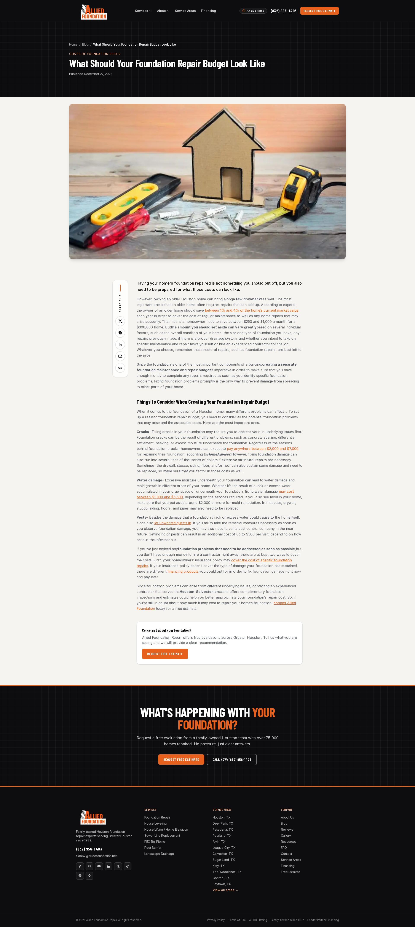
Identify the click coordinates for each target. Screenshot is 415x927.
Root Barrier (152, 847)
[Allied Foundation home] (93, 11)
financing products (183, 571)
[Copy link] (120, 368)
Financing (208, 11)
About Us (287, 817)
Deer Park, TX (223, 823)
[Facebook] (80, 866)
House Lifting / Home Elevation (166, 829)
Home (73, 44)
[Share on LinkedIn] (120, 344)
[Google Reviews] (89, 876)
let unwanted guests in (172, 523)
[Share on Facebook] (120, 333)
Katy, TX (219, 866)
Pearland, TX (222, 835)
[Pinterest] (80, 876)
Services (141, 11)
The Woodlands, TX (227, 872)
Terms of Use (237, 920)
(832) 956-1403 (284, 10)
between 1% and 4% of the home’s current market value (251, 310)
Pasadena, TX (223, 829)
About (161, 11)
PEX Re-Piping (154, 841)
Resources (288, 841)
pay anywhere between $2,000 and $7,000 (262, 448)
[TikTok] (127, 866)
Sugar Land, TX (224, 860)
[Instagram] (89, 866)
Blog (85, 44)
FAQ (284, 847)
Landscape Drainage (159, 853)
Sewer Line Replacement (162, 835)
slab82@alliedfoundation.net (96, 856)
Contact (286, 853)
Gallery (286, 835)
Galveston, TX (223, 853)
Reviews (287, 829)
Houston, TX (222, 817)
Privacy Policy (216, 920)
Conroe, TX (221, 878)
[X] (118, 866)
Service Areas (185, 11)
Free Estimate (290, 872)
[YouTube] (99, 866)
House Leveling (155, 823)
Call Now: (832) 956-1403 (231, 759)
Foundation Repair (157, 817)
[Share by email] (120, 356)
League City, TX (224, 847)
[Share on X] (120, 321)
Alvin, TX (219, 841)
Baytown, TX (222, 884)
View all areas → (225, 890)
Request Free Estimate (319, 11)
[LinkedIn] (108, 866)
